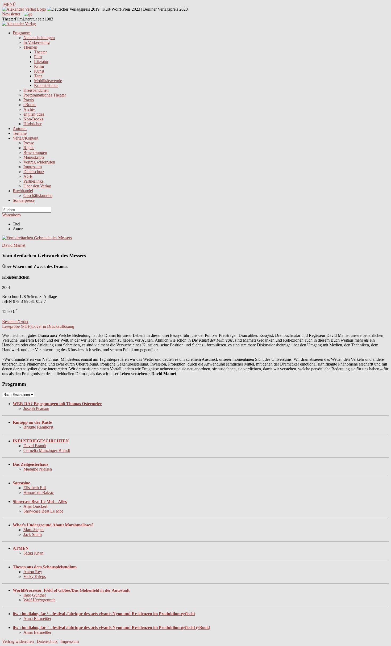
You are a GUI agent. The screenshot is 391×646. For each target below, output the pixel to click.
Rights (28, 147)
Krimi (39, 66)
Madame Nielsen (37, 469)
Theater (40, 52)
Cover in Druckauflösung (52, 326)
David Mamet (13, 245)
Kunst (39, 71)
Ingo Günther (34, 595)
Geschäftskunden (37, 195)
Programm (21, 33)
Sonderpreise (24, 200)
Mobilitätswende (48, 80)
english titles (33, 114)
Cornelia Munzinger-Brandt (46, 450)
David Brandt (34, 445)
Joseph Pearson (36, 408)
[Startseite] (19, 24)
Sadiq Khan (33, 553)
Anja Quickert (35, 506)
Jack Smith (32, 534)
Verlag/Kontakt (25, 138)
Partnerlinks (33, 181)
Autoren (20, 128)
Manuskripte (33, 157)
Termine (20, 133)
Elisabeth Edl (34, 487)
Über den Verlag (37, 186)
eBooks (29, 104)
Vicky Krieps (34, 576)
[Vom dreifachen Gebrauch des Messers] (37, 238)
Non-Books (33, 119)
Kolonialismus (46, 85)
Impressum (32, 167)
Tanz (38, 76)
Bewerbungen (35, 152)
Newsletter (11, 14)
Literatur (41, 61)
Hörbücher (32, 123)
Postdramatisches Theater (44, 95)
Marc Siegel (33, 529)
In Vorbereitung (36, 42)
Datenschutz (33, 171)
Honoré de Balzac (38, 492)
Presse (28, 143)
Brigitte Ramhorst (38, 427)
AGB (28, 176)
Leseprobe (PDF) (16, 326)
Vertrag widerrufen (39, 162)
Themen (30, 47)
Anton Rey (32, 571)
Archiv (29, 109)
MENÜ (9, 4)
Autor (18, 228)
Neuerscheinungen (39, 37)
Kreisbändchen (36, 90)
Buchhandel (23, 190)
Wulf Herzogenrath (39, 600)
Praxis (28, 100)
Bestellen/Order (15, 321)
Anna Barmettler (37, 618)
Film (38, 56)
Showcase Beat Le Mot (43, 511)
